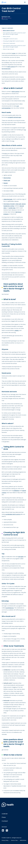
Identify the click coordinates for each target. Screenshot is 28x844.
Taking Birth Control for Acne (10, 39)
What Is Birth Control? (9, 30)
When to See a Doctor (8, 49)
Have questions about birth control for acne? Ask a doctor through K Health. (14, 33)
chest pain (18, 204)
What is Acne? (6, 36)
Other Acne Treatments (9, 43)
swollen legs (12, 208)
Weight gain (6, 180)
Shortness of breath (9, 204)
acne (13, 53)
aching (12, 206)
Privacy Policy (5, 840)
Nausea (5, 183)
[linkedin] (3, 830)
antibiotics (16, 490)
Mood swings (7, 178)
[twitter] (7, 830)
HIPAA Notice (23, 840)
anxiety (17, 330)
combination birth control (13, 514)
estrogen (20, 556)
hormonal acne (6, 69)
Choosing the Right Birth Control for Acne (13, 41)
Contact (5, 821)
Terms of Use (14, 840)
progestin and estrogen (14, 117)
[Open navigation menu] (24, 2)
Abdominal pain (7, 199)
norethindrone (9, 608)
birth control (11, 66)
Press (4, 817)
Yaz (3, 556)
